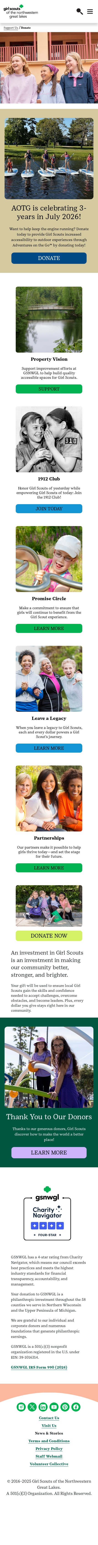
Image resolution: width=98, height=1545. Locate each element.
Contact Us (49, 1418)
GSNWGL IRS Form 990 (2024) (39, 1367)
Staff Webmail (49, 1456)
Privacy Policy (49, 1449)
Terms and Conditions (49, 1441)
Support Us (11, 27)
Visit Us (49, 1425)
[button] (79, 11)
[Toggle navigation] (90, 11)
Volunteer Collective (49, 1464)
